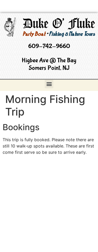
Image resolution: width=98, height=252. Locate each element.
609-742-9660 (49, 46)
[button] (49, 84)
